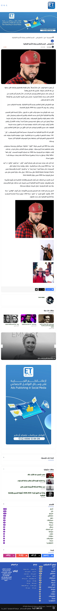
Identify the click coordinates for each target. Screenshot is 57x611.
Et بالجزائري (27, 571)
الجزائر (28, 581)
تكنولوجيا (50, 543)
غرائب (51, 534)
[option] (28, 346)
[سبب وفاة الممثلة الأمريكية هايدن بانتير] (50, 488)
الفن (28, 583)
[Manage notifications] (54, 608)
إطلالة (34, 581)
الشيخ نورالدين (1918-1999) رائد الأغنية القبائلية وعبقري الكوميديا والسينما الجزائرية (47, 325)
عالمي (34, 588)
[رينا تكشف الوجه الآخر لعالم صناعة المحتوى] (50, 482)
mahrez (26, 574)
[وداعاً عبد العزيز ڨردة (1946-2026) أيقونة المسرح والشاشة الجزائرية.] (50, 494)
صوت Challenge (24, 585)
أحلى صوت (24, 578)
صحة (51, 540)
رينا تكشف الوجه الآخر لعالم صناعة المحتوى (31, 480)
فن (45, 37)
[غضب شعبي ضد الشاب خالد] (50, 475)
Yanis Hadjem (49, 47)
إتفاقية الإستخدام (25, 608)
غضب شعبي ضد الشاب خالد (49, 358)
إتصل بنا (3, 608)
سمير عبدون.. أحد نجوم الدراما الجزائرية (29, 324)
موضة (51, 531)
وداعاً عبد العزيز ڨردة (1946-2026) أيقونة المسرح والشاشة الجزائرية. (26, 494)
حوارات (51, 536)
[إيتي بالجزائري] (51, 5)
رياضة (51, 522)
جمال (51, 527)
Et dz (34, 571)
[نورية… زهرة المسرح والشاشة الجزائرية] (11, 318)
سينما (51, 525)
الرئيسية (49, 37)
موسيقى (50, 538)
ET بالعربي (33, 574)
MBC (34, 576)
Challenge (33, 569)
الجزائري (34, 583)
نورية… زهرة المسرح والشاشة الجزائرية (12, 324)
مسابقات (50, 520)
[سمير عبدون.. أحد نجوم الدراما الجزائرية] (28, 318)
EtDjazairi (26, 569)
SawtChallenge (32, 578)
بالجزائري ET (33, 585)
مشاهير (50, 516)
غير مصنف (49, 529)
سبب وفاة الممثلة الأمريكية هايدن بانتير (32, 486)
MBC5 (29, 576)
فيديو (51, 513)
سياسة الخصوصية (13, 608)
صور (51, 518)
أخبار (51, 509)
